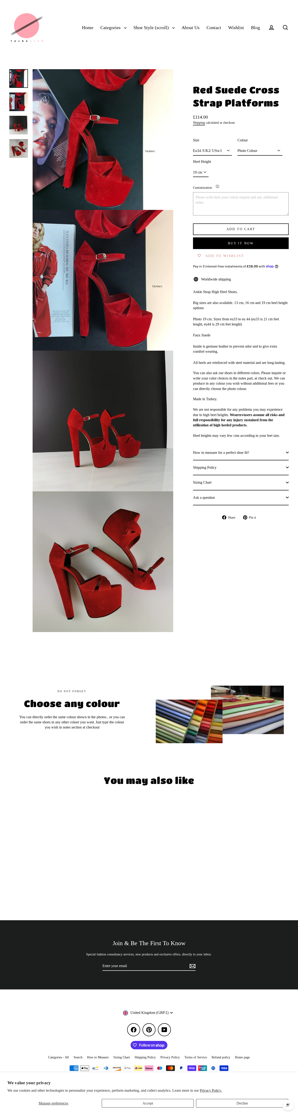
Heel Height (202, 162)
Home (87, 27)
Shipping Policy (205, 467)
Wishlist (236, 27)
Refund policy (221, 1057)
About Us (191, 27)
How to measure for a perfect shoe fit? (221, 452)
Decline (242, 1103)
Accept (147, 1103)
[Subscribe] (192, 966)
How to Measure (98, 1057)
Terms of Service (195, 1057)
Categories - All (58, 1057)
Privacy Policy (170, 1057)
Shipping (199, 122)
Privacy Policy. (211, 1090)
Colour (242, 140)
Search (78, 1057)
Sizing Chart (202, 482)
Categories (111, 27)
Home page (242, 1057)
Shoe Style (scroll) (151, 27)
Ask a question (204, 497)
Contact (214, 27)
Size (196, 140)
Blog (255, 27)
